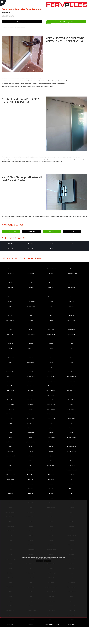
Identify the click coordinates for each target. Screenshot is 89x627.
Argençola (71, 367)
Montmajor (71, 498)
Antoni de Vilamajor (72, 320)
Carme (51, 357)
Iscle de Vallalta (71, 310)
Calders (30, 353)
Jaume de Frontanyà (51, 310)
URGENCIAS (30, 248)
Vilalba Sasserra (71, 371)
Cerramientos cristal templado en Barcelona (14, 27)
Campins (10, 306)
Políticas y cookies (71, 624)
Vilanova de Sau (51, 371)
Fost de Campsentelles (71, 413)
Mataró (30, 329)
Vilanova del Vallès (31, 334)
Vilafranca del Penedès (51, 264)
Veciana (10, 427)
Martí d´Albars (51, 385)
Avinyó (71, 268)
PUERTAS (51, 248)
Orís (51, 460)
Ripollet (51, 320)
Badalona (31, 268)
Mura (72, 292)
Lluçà (51, 367)
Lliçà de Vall (30, 479)
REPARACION (30, 243)
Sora (10, 367)
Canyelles (10, 301)
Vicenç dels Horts (51, 399)
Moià (31, 282)
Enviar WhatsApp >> (65, 22)
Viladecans (10, 268)
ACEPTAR (47, 561)
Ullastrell (31, 451)
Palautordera (30, 395)
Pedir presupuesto (22, 22)
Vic (71, 423)
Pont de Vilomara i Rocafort (71, 273)
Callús (51, 306)
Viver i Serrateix (71, 474)
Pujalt (10, 278)
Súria (71, 432)
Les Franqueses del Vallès (30, 441)
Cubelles (30, 484)
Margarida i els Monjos (71, 451)
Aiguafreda (71, 353)
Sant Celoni (51, 446)
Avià (71, 348)
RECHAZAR (39, 561)
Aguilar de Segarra (10, 357)
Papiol (51, 278)
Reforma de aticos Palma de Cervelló (51, 624)
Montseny (31, 296)
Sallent (10, 329)
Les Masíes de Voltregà (71, 437)
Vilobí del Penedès (10, 479)
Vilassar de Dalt (71, 329)
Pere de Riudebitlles (71, 376)
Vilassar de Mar (51, 296)
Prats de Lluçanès (30, 273)
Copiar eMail (72, 231)
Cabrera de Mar (31, 264)
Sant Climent (30, 446)
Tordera (51, 484)
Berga (71, 343)
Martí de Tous (10, 385)
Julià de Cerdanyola (10, 320)
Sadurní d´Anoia (10, 399)
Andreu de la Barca (31, 324)
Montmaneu (51, 498)
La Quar (10, 446)
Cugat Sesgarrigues (51, 395)
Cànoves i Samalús (31, 301)
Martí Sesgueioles (51, 381)
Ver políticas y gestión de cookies (43, 558)
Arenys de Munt (10, 287)
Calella (10, 310)
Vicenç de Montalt (10, 404)
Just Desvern (30, 390)
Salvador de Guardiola (10, 292)
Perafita (10, 362)
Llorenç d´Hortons (10, 390)
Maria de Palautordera (10, 474)
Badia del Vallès (51, 329)
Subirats (10, 437)
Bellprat (10, 348)
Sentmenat (51, 493)
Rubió (31, 315)
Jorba (31, 498)
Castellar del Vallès (71, 334)
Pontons (51, 273)
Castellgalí (31, 371)
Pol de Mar (10, 423)
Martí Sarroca (71, 381)
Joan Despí (31, 320)
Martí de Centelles (30, 385)
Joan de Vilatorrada (31, 310)
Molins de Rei (30, 619)
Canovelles (51, 301)
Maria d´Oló (51, 451)
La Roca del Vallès (71, 441)
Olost (10, 465)
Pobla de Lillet (71, 619)
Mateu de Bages (31, 381)
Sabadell (30, 409)
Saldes (30, 437)
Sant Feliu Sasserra (51, 376)
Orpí (10, 460)
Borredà (51, 348)
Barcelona (10, 264)
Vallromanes (30, 427)
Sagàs (31, 367)
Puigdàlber (31, 278)
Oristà (31, 460)
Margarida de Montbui (10, 456)
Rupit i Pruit (10, 315)
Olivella (30, 465)
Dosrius (10, 484)
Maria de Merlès (51, 474)
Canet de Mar (71, 301)
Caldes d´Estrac (10, 273)
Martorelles (10, 343)
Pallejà (10, 282)
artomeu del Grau (10, 409)
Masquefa (71, 338)
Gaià (71, 493)
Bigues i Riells (51, 287)
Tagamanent (10, 493)
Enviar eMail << (51, 231)
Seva (72, 456)
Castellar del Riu (10, 338)
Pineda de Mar (10, 624)
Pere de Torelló (51, 292)
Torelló (51, 470)
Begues (51, 362)
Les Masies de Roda (10, 441)
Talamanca (71, 488)
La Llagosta (30, 413)
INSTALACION (10, 248)
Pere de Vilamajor (30, 292)
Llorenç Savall (71, 385)
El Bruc (71, 479)
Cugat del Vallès (71, 395)
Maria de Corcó (10, 451)
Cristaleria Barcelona (4, 27)
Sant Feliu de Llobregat (51, 390)
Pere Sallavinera (30, 423)
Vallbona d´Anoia (30, 432)
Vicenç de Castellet (71, 287)
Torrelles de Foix (71, 465)
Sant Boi (71, 404)
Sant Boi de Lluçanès (51, 404)
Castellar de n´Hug (30, 338)
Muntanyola (10, 296)
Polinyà (51, 619)
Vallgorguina (71, 427)
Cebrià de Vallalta (30, 404)
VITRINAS (71, 243)
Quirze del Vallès (30, 418)
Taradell (51, 488)
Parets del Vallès (30, 362)
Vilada (51, 423)
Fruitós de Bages (51, 413)
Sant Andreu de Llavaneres (10, 324)
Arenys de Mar (31, 287)
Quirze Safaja (10, 418)
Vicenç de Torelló (71, 399)
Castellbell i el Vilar (51, 334)
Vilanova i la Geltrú (10, 334)
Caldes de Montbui (31, 376)
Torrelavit (10, 470)
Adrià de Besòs (71, 324)
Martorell (31, 343)
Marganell (51, 343)
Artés (10, 353)
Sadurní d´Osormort (51, 409)
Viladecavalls (71, 264)
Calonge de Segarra (31, 306)
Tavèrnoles (30, 488)
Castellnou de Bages (10, 371)
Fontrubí (10, 498)
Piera (71, 357)
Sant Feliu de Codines (71, 390)
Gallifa (71, 362)
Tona (72, 296)
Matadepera (51, 338)
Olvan (71, 460)
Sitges (51, 456)
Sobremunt (30, 456)
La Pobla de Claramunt (71, 409)
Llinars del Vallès (51, 437)
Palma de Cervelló (71, 278)
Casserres (31, 357)
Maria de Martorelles (71, 446)
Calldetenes (71, 306)
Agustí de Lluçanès (51, 324)
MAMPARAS (10, 243)
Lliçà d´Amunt (51, 479)
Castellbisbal (30, 624)
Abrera (71, 484)
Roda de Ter (71, 315)
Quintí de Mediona (71, 418)
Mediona (51, 282)
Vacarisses (51, 432)
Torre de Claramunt (31, 470)
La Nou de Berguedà (10, 413)
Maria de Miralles (30, 474)
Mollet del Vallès (10, 619)
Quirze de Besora (51, 418)
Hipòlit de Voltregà (10, 376)
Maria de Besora (31, 493)
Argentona (71, 282)
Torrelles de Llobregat (51, 465)
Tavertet (10, 488)
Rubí (51, 315)
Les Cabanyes (51, 441)
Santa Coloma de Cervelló (71, 470)
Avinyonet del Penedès (51, 268)
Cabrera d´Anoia (31, 348)
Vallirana (51, 427)
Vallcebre (10, 432)
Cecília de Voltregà (31, 399)
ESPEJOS (51, 243)
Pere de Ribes (10, 381)
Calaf (51, 353)
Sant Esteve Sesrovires (10, 395)
